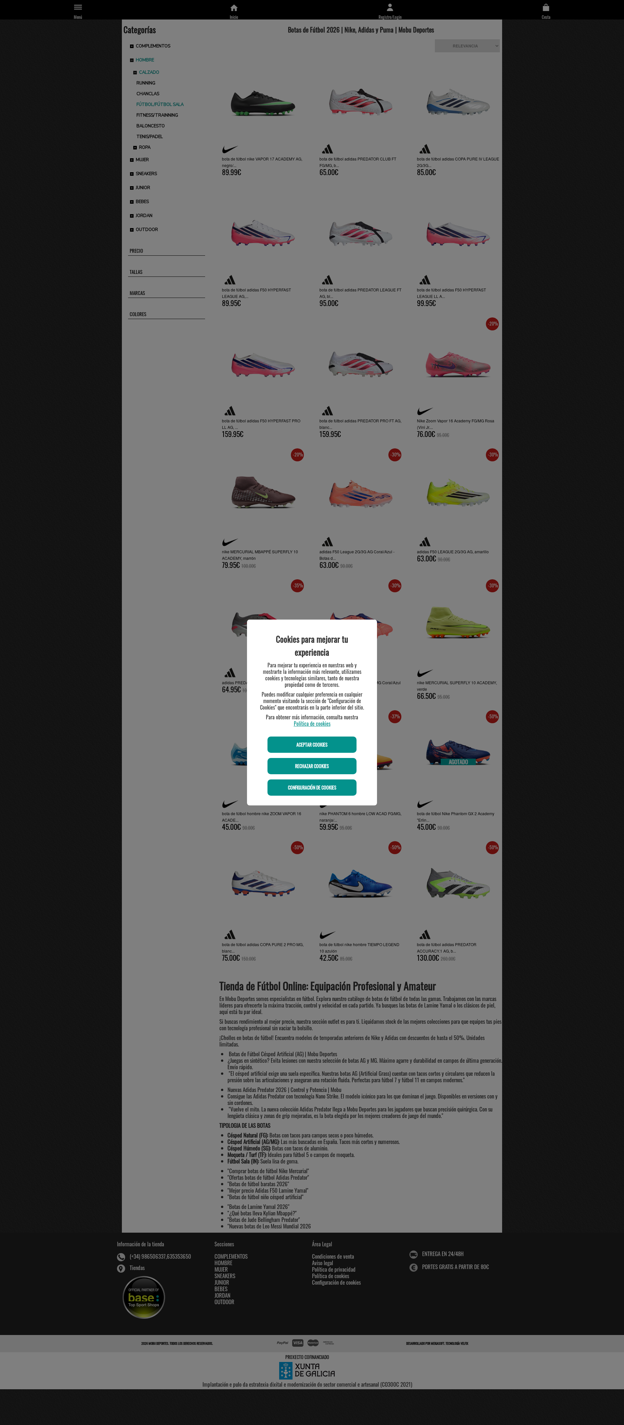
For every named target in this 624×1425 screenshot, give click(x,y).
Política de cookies (312, 723)
